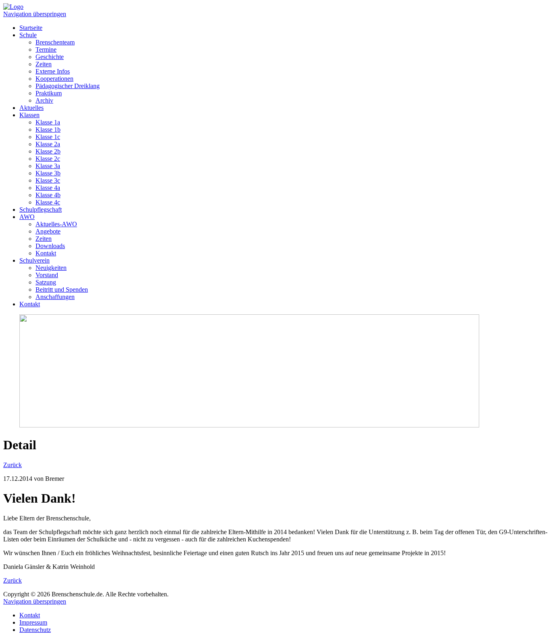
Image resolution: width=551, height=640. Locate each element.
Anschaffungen (55, 296)
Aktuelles (31, 107)
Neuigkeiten (51, 267)
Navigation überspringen (34, 14)
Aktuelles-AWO (56, 224)
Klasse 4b (48, 195)
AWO (27, 216)
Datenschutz (35, 629)
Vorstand (46, 275)
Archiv (44, 100)
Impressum (33, 622)
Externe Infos (52, 71)
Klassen (29, 115)
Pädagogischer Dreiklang (67, 85)
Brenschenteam (55, 42)
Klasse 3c (47, 180)
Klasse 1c (47, 136)
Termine (45, 49)
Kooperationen (54, 78)
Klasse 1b (48, 129)
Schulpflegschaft (40, 209)
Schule (28, 35)
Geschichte (49, 56)
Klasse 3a (47, 165)
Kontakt (45, 253)
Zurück (12, 464)
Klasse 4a (47, 187)
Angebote (48, 231)
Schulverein (34, 260)
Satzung (45, 282)
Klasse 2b (48, 151)
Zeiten (43, 64)
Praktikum (48, 93)
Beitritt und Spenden (61, 289)
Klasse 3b (48, 173)
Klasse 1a (47, 122)
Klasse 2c (47, 158)
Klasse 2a (47, 144)
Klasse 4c (47, 202)
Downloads (50, 245)
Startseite (30, 27)
